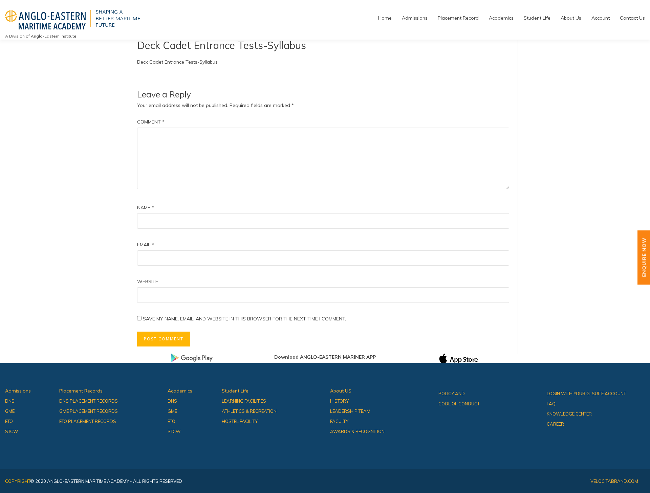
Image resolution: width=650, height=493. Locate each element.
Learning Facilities (244, 401)
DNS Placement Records (88, 401)
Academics (501, 18)
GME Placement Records (88, 411)
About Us (571, 18)
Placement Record (458, 18)
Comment (151, 122)
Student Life (537, 18)
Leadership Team (350, 411)
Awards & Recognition (357, 431)
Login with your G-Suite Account (586, 393)
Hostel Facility (240, 421)
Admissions (415, 18)
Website (147, 281)
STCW (11, 431)
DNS (10, 401)
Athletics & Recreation (249, 411)
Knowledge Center (569, 414)
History (339, 401)
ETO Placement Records (87, 421)
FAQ (551, 403)
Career (555, 424)
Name (145, 207)
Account (600, 18)
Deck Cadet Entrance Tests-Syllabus (177, 62)
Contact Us (632, 18)
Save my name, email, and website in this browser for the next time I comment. (244, 319)
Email (145, 245)
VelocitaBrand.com (614, 481)
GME (10, 411)
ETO (9, 421)
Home (385, 18)
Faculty (339, 421)
